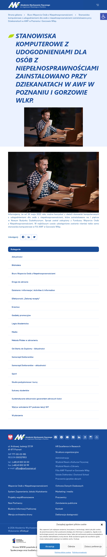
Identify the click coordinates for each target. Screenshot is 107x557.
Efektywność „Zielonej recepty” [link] (26, 298)
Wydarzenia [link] (17, 415)
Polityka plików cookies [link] (63, 552)
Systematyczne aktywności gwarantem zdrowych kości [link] (37, 398)
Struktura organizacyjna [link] (67, 452)
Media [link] (14, 332)
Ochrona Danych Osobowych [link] (69, 485)
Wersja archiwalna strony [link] (20, 514)
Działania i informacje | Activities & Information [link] (33, 290)
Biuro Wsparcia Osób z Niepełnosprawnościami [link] (50, 14)
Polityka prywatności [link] (79, 552)
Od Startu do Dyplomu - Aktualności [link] (28, 348)
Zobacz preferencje (93, 546)
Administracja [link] (62, 457)
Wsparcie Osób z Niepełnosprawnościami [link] (28, 485)
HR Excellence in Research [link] (67, 446)
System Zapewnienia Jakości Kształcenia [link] (27, 491)
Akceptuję (49, 546)
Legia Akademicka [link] (20, 323)
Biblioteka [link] (16, 265)
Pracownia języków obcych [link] (68, 478)
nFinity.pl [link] (24, 530)
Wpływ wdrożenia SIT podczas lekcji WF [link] (30, 407)
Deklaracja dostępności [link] (66, 514)
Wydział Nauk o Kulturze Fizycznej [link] (71, 462)
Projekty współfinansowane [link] (21, 497)
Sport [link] (14, 373)
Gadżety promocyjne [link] (21, 315)
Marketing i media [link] (64, 491)
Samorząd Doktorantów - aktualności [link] (29, 365)
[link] (103, 16)
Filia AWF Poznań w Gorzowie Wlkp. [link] (72, 470)
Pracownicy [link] (60, 497)
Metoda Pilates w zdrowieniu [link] (25, 340)
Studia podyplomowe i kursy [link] (25, 382)
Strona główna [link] (15, 14)
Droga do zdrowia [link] (20, 282)
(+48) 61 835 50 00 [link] (20, 462)
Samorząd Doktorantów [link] (23, 357)
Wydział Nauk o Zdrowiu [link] (67, 466)
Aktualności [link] (17, 256)
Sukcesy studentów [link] (20, 390)
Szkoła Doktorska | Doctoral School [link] (72, 474)
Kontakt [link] (59, 508)
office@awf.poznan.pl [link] (25, 468)
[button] (101, 524)
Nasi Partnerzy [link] (15, 503)
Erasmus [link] (16, 307)
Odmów (71, 546)
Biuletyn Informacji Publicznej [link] (22, 508)
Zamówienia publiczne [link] (66, 503)
